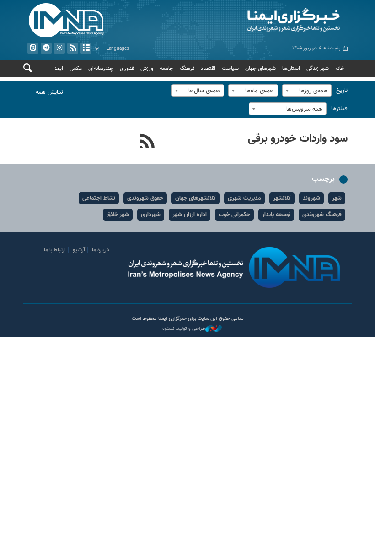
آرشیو (85, 48)
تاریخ (342, 90)
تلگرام (46, 48)
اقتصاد (208, 68)
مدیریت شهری (244, 198)
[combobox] (307, 90)
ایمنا (270, 20)
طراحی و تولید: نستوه (183, 329)
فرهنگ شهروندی (322, 214)
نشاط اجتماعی (98, 198)
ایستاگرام (59, 48)
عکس (76, 68)
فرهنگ (187, 68)
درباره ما (100, 250)
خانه (339, 68)
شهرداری (151, 214)
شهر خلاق (118, 214)
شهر (337, 198)
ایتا (32, 48)
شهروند (311, 198)
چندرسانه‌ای (100, 68)
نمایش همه (49, 92)
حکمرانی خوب (234, 214)
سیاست (230, 68)
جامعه (166, 68)
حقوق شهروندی (145, 198)
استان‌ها (291, 68)
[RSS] (147, 142)
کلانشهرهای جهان (195, 198)
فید (72, 48)
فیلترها (339, 108)
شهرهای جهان (260, 68)
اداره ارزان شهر (189, 214)
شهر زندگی (317, 68)
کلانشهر (282, 198)
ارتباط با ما (55, 250)
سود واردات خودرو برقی (298, 139)
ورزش (146, 68)
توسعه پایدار (276, 214)
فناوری (127, 68)
